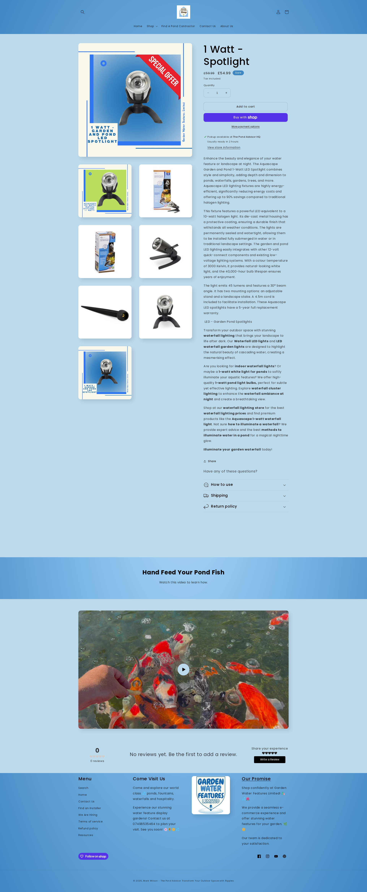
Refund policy (88, 828)
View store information (223, 147)
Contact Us (86, 801)
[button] (82, 12)
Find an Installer (89, 808)
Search (83, 788)
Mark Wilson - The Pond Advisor (162, 880)
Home (82, 795)
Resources (85, 835)
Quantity (209, 85)
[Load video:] (183, 670)
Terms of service (90, 821)
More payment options (246, 126)
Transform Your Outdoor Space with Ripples (208, 880)
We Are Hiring (87, 815)
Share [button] (212, 461)
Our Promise (256, 779)
